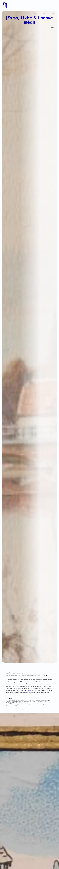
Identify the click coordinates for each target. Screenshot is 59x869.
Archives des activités (40, 14)
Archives (25, 14)
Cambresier (28, 690)
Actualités (31, 14)
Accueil (20, 14)
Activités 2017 (50, 14)
